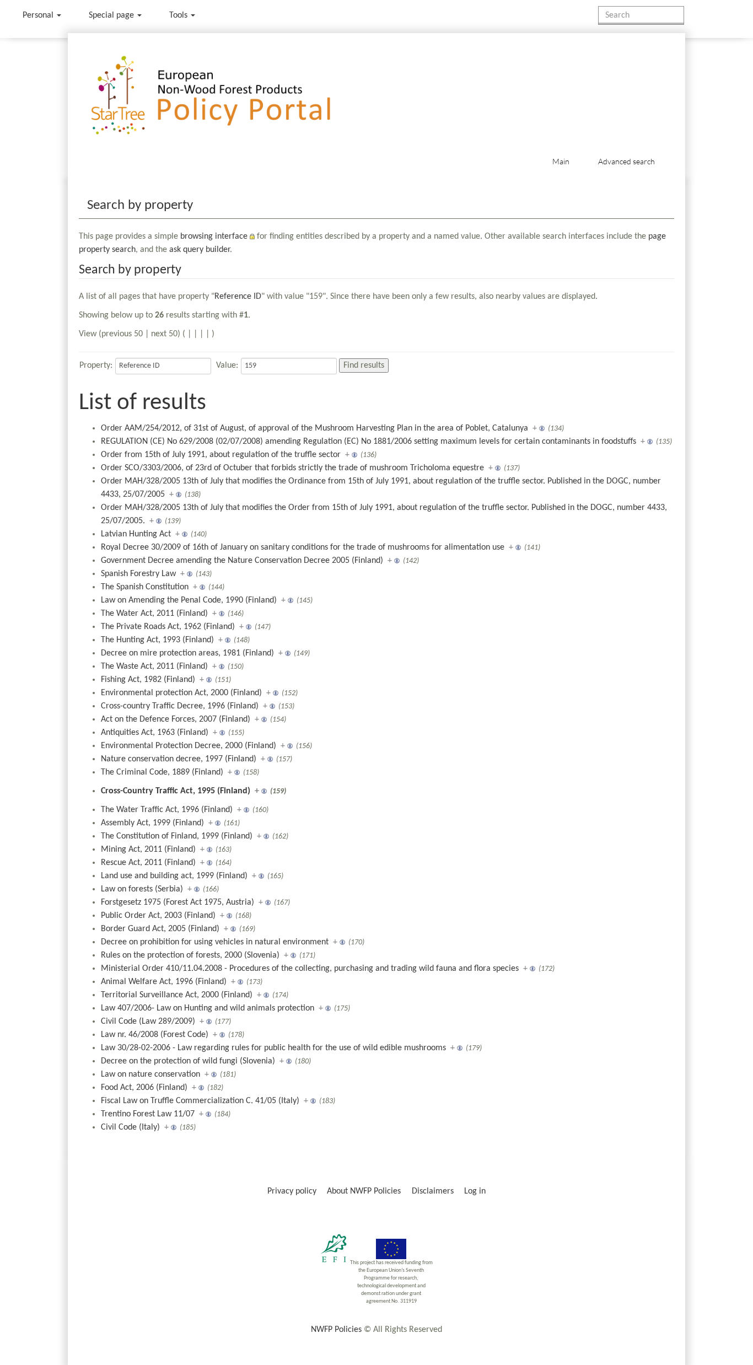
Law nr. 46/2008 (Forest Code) (154, 1034)
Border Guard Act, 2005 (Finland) (160, 929)
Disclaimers (433, 1191)
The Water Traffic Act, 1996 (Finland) (167, 809)
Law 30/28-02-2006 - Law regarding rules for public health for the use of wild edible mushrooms (273, 1048)
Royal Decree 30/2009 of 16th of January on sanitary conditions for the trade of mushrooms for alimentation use (302, 547)
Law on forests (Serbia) (142, 889)
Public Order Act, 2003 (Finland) (158, 915)
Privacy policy (291, 1191)
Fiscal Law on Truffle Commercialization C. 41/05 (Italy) (200, 1101)
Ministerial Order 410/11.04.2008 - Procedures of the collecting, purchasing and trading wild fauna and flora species (310, 968)
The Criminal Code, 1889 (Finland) (162, 772)
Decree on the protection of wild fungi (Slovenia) (188, 1061)
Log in (475, 1191)
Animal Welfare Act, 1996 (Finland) (164, 981)
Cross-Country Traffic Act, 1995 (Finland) (175, 791)
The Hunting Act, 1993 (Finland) (157, 640)
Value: (227, 365)
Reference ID (237, 296)
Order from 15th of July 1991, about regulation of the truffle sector (221, 454)
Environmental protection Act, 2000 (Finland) (181, 693)
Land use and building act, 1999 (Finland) (174, 876)
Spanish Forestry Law (138, 573)
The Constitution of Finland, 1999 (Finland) (176, 836)
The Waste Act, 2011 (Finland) (154, 666)
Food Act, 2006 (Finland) (144, 1087)
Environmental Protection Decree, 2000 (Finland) (188, 745)
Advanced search (626, 161)
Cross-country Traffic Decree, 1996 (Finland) (180, 706)
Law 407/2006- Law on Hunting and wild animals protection (207, 1008)
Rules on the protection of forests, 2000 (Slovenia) (190, 955)
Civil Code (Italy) (130, 1127)
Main (560, 161)
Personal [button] (39, 15)
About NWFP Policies (364, 1191)
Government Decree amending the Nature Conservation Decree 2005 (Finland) (242, 560)
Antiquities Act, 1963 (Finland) (154, 732)
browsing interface (214, 236)
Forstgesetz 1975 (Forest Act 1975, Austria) (177, 902)
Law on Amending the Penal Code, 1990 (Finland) (189, 600)
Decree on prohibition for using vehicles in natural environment (215, 942)
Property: (95, 365)
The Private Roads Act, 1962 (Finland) (168, 626)
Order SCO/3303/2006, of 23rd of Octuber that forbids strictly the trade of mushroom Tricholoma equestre (292, 468)
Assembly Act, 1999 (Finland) (152, 823)
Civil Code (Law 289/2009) (148, 1021)
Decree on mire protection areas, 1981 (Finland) (187, 653)
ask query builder (199, 249)
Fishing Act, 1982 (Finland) (148, 679)
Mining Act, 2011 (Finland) (148, 849)
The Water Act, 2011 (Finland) (154, 613)
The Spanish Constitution (145, 587)
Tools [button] (179, 15)
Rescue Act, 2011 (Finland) (148, 862)
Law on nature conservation (150, 1074)
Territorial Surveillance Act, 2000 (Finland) (176, 995)
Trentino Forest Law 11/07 (148, 1114)
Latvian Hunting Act (136, 534)
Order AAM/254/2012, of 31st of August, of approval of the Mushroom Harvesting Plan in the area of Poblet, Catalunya (314, 428)
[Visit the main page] (227, 95)
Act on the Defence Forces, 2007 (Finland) (175, 719)
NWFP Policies (336, 1329)
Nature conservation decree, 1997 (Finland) (178, 759)
